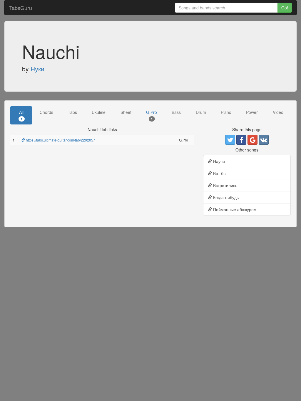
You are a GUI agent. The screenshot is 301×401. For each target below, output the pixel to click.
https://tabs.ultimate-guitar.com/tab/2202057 (60, 139)
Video (278, 112)
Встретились (224, 185)
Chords (46, 112)
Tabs (72, 112)
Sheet (126, 112)
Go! (284, 8)
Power (252, 112)
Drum (201, 112)
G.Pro (151, 115)
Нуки (37, 68)
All (21, 115)
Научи (218, 161)
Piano (226, 112)
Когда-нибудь (225, 197)
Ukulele (99, 112)
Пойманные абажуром (234, 209)
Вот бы (219, 173)
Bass (176, 112)
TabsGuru (20, 7)
